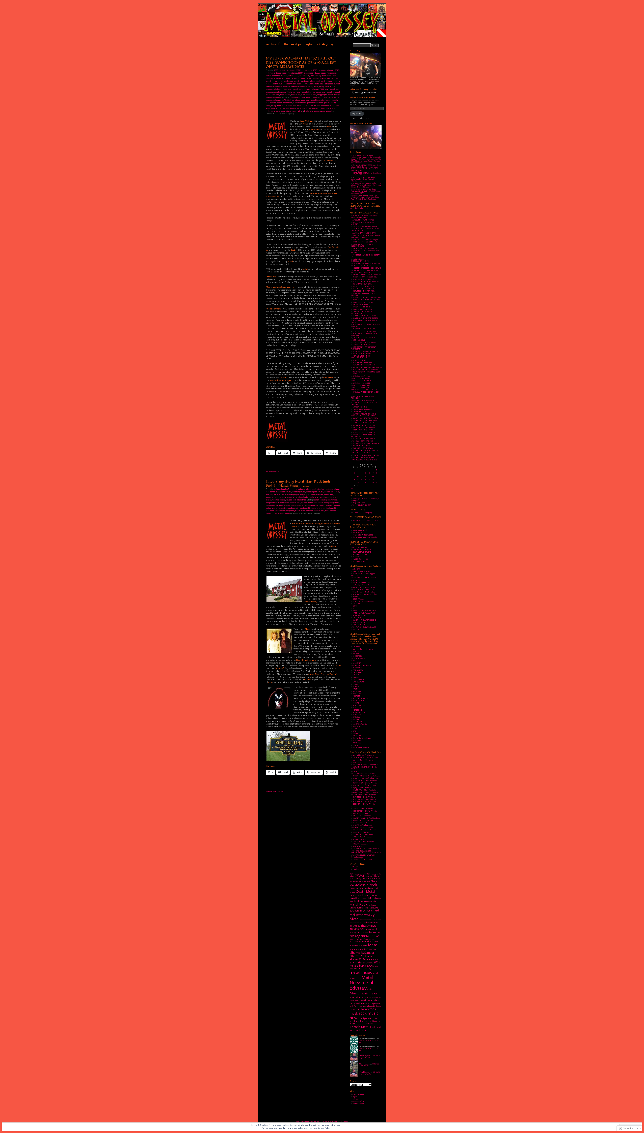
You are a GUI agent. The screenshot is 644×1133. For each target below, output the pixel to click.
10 (358, 476)
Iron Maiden (365, 939)
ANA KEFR (356, 569)
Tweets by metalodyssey (359, 208)
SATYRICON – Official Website (364, 835)
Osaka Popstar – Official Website (365, 828)
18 (361, 480)
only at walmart (332, 108)
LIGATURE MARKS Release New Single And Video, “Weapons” (366, 174)
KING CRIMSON (358, 680)
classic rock (288, 81)
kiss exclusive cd (309, 106)
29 (377, 483)
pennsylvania (319, 511)
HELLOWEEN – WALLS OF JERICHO (365, 329)
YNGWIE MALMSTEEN (361, 748)
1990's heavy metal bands (321, 76)
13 (369, 476)
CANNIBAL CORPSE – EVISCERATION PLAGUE (359, 260)
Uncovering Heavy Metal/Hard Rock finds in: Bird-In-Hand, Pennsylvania (300, 483)
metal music (361, 972)
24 (358, 483)
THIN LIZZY (357, 741)
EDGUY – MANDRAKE (360, 305)
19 (365, 480)
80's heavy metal (357, 874)
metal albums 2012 (359, 949)
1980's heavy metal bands (276, 76)
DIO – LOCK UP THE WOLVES (363, 286)
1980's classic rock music (325, 73)
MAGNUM (356, 689)
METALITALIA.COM (359, 533)
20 (369, 480)
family (326, 494)
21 (373, 480)
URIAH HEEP (357, 743)
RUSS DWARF (358, 618)
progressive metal (359, 1003)
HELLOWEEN (357, 668)
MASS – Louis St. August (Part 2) (364, 611)
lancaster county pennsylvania (287, 511)
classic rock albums (325, 489)
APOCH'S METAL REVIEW (362, 550)
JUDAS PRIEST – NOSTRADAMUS (365, 338)
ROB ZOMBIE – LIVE (360, 407)
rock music (295, 95)
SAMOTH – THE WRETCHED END (364, 620)
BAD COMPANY (358, 651)
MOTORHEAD (357, 710)
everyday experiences (275, 494)
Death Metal (365, 892)
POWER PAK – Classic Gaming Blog (365, 520)
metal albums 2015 (361, 958)
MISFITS (356, 703)
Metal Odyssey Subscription (362, 97)
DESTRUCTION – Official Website (365, 783)
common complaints (311, 84)
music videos (356, 997)
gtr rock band (301, 508)
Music (289, 92)
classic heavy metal (274, 81)
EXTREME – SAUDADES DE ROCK (364, 316)
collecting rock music (293, 84)
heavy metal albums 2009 (276, 89)
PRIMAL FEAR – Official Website (364, 830)
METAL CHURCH (358, 701)
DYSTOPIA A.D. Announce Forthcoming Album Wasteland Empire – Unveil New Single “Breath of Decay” (366, 185)
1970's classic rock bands (284, 70)
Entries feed (357, 1099)
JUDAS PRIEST (358, 675)
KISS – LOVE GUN (359, 340)
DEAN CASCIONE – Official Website (366, 778)
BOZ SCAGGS (357, 656)
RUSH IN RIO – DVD (360, 412)
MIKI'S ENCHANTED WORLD (363, 535)
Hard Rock (358, 904)
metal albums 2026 (361, 965)
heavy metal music (295, 89)
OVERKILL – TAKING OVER (362, 386)
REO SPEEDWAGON (360, 724)
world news (361, 1030)
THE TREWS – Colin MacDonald (364, 627)
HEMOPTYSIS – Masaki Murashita (365, 594)
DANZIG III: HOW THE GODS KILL (365, 277)
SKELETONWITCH (359, 839)
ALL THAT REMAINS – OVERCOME (365, 227)
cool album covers (331, 492)
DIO (354, 661)
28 (373, 483)
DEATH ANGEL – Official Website (365, 781)
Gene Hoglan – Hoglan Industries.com (367, 792)
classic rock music (318, 81)
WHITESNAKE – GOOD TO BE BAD (365, 460)
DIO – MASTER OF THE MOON (363, 289)
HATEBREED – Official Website (364, 797)
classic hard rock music (330, 78)
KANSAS (356, 677)
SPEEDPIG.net (358, 846)
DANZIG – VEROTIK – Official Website (367, 776)
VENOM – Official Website (362, 859)
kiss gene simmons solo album (320, 508)
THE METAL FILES (359, 561)
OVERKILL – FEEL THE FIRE (362, 379)
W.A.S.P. (355, 745)
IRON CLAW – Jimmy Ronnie (363, 601)
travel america (326, 497)
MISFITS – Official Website (363, 825)
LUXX (355, 608)
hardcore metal (370, 901)
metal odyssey (280, 92)
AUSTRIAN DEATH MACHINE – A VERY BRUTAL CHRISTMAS (365, 236)
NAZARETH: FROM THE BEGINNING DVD (367, 367)
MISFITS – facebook (360, 823)
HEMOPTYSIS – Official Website (364, 802)
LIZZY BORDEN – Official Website (365, 811)
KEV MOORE (357, 604)
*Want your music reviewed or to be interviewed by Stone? (365, 217)
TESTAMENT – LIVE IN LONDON (364, 432)
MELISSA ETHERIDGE (360, 698)
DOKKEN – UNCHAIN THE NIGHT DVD (366, 300)
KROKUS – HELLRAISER (361, 345)
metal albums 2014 (362, 954)
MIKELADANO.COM (360, 554)
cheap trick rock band (286, 508)
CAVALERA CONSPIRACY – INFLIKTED (366, 263)
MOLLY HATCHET (359, 705)
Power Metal (372, 1000)
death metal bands (360, 895)
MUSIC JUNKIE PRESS (360, 559)
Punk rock (358, 1006)
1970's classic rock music (300, 97)
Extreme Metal (366, 898)
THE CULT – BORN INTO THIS (363, 441)
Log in (355, 1097)
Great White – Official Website (364, 795)
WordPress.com (358, 867)
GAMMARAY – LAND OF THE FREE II (365, 318)
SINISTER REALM (359, 625)
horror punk (354, 939)
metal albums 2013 (363, 951)
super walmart (297, 111)
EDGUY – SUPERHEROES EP (362, 307)
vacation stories (278, 500)
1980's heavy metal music (298, 76)
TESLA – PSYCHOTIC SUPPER (363, 430)
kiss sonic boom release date (293, 108)
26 (365, 483)
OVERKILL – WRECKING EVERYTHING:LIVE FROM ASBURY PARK (365, 389)
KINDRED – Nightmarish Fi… (370, 1057)
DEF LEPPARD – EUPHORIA (362, 284)
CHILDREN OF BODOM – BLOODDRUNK (367, 268)
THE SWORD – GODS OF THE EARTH (366, 444)
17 (358, 480)
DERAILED (356, 580)
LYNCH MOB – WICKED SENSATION (365, 351)
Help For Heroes (359, 503)
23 (354, 483)
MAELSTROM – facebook (362, 816)
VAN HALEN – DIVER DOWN (363, 448)
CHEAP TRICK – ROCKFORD (362, 266)
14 (373, 476)
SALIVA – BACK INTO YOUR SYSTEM (365, 418)
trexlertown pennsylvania (314, 111)
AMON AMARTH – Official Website (365, 758)
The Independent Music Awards (365, 537)
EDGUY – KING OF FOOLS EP (363, 302)
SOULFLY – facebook (360, 844)
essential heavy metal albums (295, 86)
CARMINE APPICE (359, 658)
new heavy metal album (302, 92)
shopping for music (325, 95)
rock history (362, 1009)
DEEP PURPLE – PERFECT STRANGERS (366, 282)
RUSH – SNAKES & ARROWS (363, 409)
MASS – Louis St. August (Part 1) (364, 613)
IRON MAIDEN (358, 670)
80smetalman (364, 1064)
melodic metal (361, 946)
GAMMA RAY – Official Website (364, 790)
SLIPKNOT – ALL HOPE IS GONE (364, 425)
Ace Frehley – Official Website (364, 755)
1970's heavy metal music (323, 70)
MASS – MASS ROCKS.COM (363, 821)
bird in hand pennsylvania (328, 503)
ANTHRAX (356, 647)
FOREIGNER (357, 663)
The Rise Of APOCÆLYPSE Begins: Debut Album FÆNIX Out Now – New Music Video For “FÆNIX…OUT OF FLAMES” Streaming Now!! (366, 168)
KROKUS (356, 684)
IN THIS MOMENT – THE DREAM (364, 331)
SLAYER (355, 729)
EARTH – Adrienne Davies (362, 583)
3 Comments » (272, 472)
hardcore (358, 901)
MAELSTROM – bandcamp (362, 813)
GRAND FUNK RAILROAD (362, 666)
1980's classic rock (306, 73)
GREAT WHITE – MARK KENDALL (364, 587)
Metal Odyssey (364, 1056)
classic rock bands (301, 81)
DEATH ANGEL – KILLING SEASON (365, 279)
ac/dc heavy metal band (310, 100)
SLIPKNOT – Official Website (363, 842)
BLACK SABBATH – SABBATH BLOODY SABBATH (362, 245)
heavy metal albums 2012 (363, 927)
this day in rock (361, 1024)
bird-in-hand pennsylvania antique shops (307, 505)
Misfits (369, 989)
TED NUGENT (357, 736)
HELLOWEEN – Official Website (364, 799)
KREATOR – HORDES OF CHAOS (364, 342)
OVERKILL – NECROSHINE (362, 383)
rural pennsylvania (308, 95)
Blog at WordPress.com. (304, 1122)
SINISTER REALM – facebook (363, 837)
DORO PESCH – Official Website (364, 785)
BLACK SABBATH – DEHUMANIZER (365, 242)
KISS (354, 806)
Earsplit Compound (360, 530)
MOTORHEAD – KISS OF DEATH (364, 365)
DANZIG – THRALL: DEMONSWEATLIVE (367, 275)
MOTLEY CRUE (358, 708)
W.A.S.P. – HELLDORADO (361, 453)
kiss (290, 106)
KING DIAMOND (358, 682)
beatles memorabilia (309, 503)
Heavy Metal (313, 86)
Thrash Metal (359, 1027)
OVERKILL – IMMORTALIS (362, 381)
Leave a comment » (274, 791)
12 (365, 476)
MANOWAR (357, 691)
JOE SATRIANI (357, 673)
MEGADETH (357, 696)
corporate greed (326, 84)
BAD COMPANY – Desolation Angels (365, 240)
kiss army (297, 106)
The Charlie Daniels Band (362, 738)
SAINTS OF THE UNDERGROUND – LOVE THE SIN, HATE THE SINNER (364, 415)
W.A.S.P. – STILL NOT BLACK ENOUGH (366, 455)
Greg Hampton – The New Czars (364, 592)
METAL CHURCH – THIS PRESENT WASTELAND (360, 357)
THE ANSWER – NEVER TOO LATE (365, 439)
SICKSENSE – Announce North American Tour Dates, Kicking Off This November (363, 179)
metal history (364, 968)
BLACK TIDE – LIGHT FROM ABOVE (365, 248)
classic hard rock (292, 78)
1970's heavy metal (304, 70)
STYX (354, 731)
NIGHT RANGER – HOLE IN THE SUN (366, 370)
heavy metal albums (327, 86)
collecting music (277, 84)
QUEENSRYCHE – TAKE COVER (363, 400)
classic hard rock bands (309, 78)
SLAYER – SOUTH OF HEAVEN (363, 423)
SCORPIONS (357, 727)
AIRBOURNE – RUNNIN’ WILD (363, 220)
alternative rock (363, 881)
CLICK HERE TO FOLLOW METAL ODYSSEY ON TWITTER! (365, 204)
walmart (329, 111)
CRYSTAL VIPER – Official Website (365, 774)
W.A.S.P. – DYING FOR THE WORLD (365, 451)
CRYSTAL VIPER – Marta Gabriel (364, 578)
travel (317, 497)
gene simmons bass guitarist (318, 103)
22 (376, 480)
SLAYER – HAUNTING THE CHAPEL (365, 421)
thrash (370, 1023)
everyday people (292, 494)
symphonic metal (363, 1021)
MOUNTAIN (357, 715)
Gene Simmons (299, 103)
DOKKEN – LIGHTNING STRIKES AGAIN (367, 298)
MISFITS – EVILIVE (359, 360)
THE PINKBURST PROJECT (362, 505)
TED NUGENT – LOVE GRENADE (364, 428)
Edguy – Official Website (362, 788)
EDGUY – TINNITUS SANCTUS (363, 309)
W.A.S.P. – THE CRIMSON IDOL (363, 458)
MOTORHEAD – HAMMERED (363, 363)
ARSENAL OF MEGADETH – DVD (364, 233)
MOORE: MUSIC (358, 557)
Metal (373, 945)
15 (376, 476)
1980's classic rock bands (286, 73)
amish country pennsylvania (325, 500)
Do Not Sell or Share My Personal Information (331, 1122)
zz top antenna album (281, 513)
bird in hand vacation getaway (278, 505)
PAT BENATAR (357, 722)
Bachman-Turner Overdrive (363, 649)
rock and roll (285, 95)
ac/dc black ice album (291, 100)
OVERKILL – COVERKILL (361, 376)
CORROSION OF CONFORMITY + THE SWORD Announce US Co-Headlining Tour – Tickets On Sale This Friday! (365, 197)
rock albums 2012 (370, 1006)
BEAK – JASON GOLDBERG (362, 571)
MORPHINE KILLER (359, 615)
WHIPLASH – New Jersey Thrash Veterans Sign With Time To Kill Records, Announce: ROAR (366, 191)
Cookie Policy (324, 1128)
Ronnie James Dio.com (361, 832)
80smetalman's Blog (360, 547)
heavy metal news (365, 936)
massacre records (357, 941)
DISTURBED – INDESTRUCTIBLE (364, 291)
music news (369, 993)
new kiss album (318, 108)
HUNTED (356, 597)
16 (354, 480)
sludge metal (365, 1018)
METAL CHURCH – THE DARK (363, 354)
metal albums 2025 (367, 962)
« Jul (351, 489)
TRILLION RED (358, 630)
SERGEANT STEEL (359, 622)
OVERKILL (356, 717)
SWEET (355, 734)
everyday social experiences (311, 494)
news (367, 997)
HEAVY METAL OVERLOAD (362, 552)
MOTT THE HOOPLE (359, 712)
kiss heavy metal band (326, 106)
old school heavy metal (322, 92)
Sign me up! (356, 114)
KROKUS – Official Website (363, 809)
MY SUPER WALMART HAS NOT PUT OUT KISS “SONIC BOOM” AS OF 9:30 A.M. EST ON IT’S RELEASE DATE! (301, 62)
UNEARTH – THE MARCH (361, 446)
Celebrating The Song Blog (362, 513)
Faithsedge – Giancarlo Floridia (364, 585)
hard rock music (363, 910)
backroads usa (299, 489)
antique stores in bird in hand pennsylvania (283, 503)
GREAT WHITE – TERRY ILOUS (363, 590)
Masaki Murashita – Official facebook (366, 818)
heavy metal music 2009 (314, 89)
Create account (358, 1094)
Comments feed (358, 1101)
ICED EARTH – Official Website (364, 804)
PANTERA (356, 719)
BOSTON (356, 654)
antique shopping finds (283, 489)
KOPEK (355, 606)
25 (361, 483)
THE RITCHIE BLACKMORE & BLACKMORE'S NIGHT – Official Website (366, 852)
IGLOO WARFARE (359, 599)
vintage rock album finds (296, 500)
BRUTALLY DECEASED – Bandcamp (365, 765)
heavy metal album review (370, 920)
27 (369, 483)
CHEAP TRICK (357, 771)
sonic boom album (283, 111)
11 (361, 476)
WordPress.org (358, 869)
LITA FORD (356, 687)
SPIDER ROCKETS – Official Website (366, 849)
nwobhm (374, 998)
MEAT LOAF (357, 694)
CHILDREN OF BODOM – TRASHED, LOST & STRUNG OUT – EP (364, 271)
